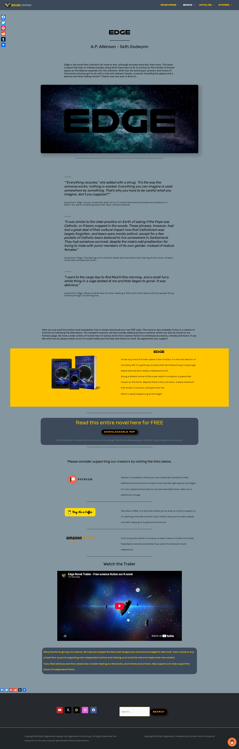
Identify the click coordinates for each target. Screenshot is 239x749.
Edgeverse (168, 5)
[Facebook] (3, 17)
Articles (205, 5)
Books (187, 5)
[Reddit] (3, 33)
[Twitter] (3, 22)
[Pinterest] (3, 28)
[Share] (3, 45)
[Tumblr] (3, 39)
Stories (224, 5)
